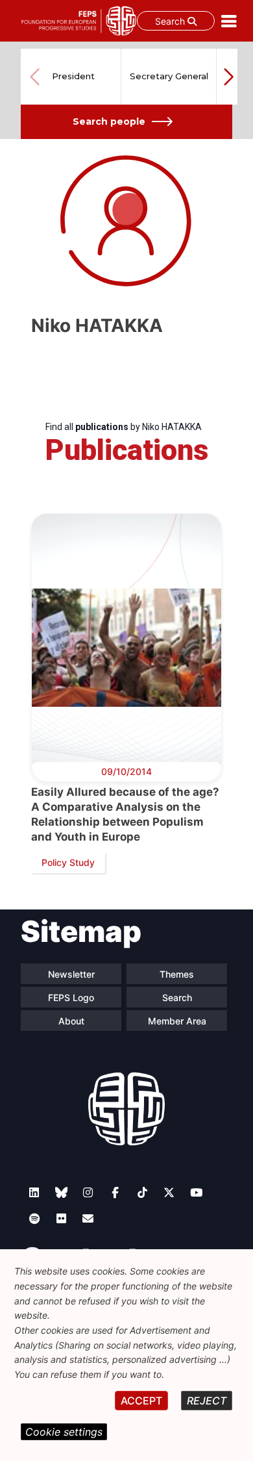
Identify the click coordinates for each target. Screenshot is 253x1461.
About (71, 1020)
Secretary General (169, 76)
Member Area (177, 1020)
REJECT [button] (206, 1400)
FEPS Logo (71, 997)
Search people (109, 121)
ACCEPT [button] (141, 1400)
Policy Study (68, 862)
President (73, 76)
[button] (228, 76)
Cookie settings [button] (63, 1431)
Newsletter (71, 974)
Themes (177, 974)
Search (171, 21)
